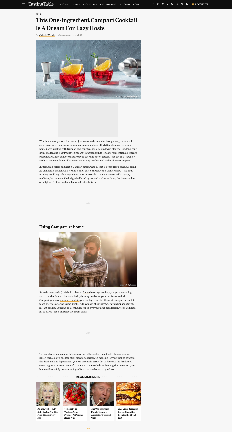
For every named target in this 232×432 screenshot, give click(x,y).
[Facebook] (153, 5)
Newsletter (202, 4)
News (76, 4)
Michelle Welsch (47, 35)
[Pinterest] (167, 5)
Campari (72, 148)
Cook (136, 4)
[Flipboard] (162, 5)
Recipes (65, 4)
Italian (86, 292)
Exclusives (90, 4)
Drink (39, 14)
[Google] (182, 5)
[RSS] (186, 5)
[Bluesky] (172, 5)
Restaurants (108, 4)
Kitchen (125, 4)
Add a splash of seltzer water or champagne (103, 303)
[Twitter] (157, 5)
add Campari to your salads (86, 365)
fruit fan (98, 361)
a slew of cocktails (69, 300)
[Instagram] (177, 5)
